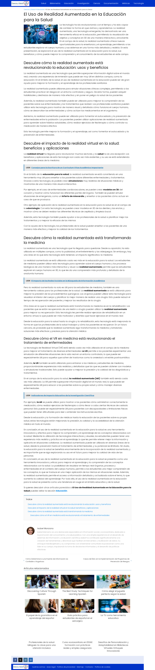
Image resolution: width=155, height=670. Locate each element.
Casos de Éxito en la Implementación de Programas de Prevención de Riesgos (106, 560)
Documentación (111, 3)
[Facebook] (15, 660)
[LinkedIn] (31, 660)
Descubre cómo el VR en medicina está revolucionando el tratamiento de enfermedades (69, 515)
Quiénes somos (38, 667)
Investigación (83, 3)
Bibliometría (55, 3)
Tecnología (139, 3)
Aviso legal (51, 667)
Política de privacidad (66, 667)
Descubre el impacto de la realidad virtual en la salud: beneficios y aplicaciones (63, 508)
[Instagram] (25, 660)
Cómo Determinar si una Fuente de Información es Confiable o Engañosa (47, 560)
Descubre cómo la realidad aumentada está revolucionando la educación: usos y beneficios (69, 504)
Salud (43, 3)
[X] (20, 660)
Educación (69, 3)
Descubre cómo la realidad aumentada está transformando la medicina (60, 511)
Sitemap (80, 667)
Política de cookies (102, 667)
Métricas (126, 3)
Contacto (89, 667)
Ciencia (96, 3)
